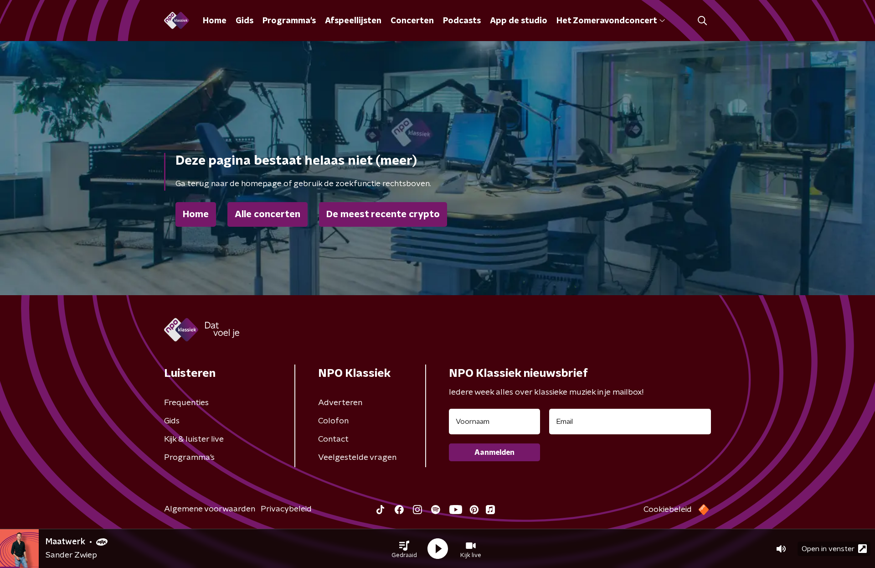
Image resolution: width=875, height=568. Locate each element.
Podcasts (462, 21)
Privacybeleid (286, 509)
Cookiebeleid (667, 509)
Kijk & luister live (194, 439)
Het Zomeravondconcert (606, 21)
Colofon (333, 421)
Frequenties (186, 403)
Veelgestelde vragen (357, 457)
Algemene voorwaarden (209, 509)
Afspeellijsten (353, 21)
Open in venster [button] (828, 548)
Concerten (412, 21)
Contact (333, 439)
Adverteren (340, 403)
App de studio (518, 21)
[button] (404, 548)
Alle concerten (267, 214)
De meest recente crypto (383, 214)
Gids (244, 21)
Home (214, 21)
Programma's (289, 21)
